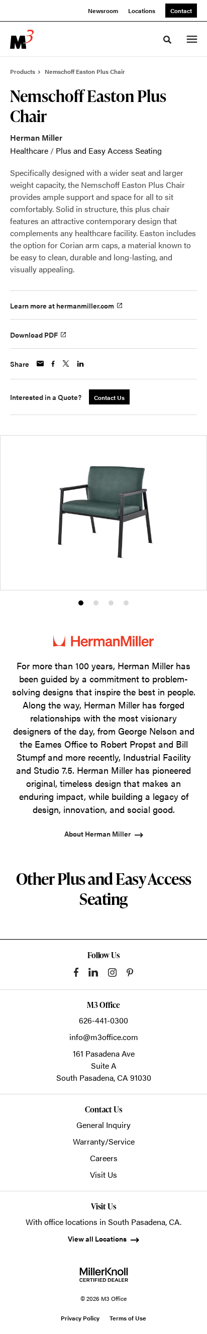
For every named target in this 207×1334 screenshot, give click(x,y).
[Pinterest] (130, 972)
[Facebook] (76, 972)
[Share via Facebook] (53, 364)
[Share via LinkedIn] (80, 364)
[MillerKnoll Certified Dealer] (104, 1274)
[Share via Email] (40, 363)
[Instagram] (112, 972)
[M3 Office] (22, 39)
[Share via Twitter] (65, 363)
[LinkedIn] (93, 972)
